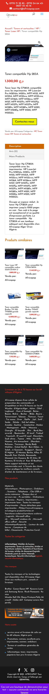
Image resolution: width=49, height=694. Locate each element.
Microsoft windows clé (21, 519)
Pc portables (25, 497)
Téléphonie (23, 492)
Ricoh (27, 592)
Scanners (11, 492)
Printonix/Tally (34, 597)
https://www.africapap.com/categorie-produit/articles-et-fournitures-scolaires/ (24, 511)
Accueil (8, 29)
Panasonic (34, 592)
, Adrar (31, 409)
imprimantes (10, 547)
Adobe (16, 600)
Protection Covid (32, 530)
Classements (17, 530)
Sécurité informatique (26, 556)
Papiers (20, 500)
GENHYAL (24, 680)
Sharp (24, 597)
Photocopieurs (25, 489)
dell (21, 600)
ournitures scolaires (33, 514)
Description (15, 146)
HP (37, 29)
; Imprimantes (30, 500)
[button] (39, 42)
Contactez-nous (24, 121)
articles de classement (24, 551)
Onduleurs (39, 489)
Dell (14, 597)
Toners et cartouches (24, 29)
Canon (16, 589)
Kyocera (34, 589)
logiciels (36, 551)
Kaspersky (22, 525)
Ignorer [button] (24, 692)
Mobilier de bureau (26, 544)
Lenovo (36, 600)
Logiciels (10, 516)
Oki (18, 597)
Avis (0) (13, 151)
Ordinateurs (38, 497)
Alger (25, 409)
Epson (22, 589)
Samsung (13, 592)
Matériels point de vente (15, 554)
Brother (8, 589)
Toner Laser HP (12, 31)
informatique (11, 544)
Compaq (28, 600)
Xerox (20, 592)
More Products (16, 156)
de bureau (10, 500)
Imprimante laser (13, 503)
